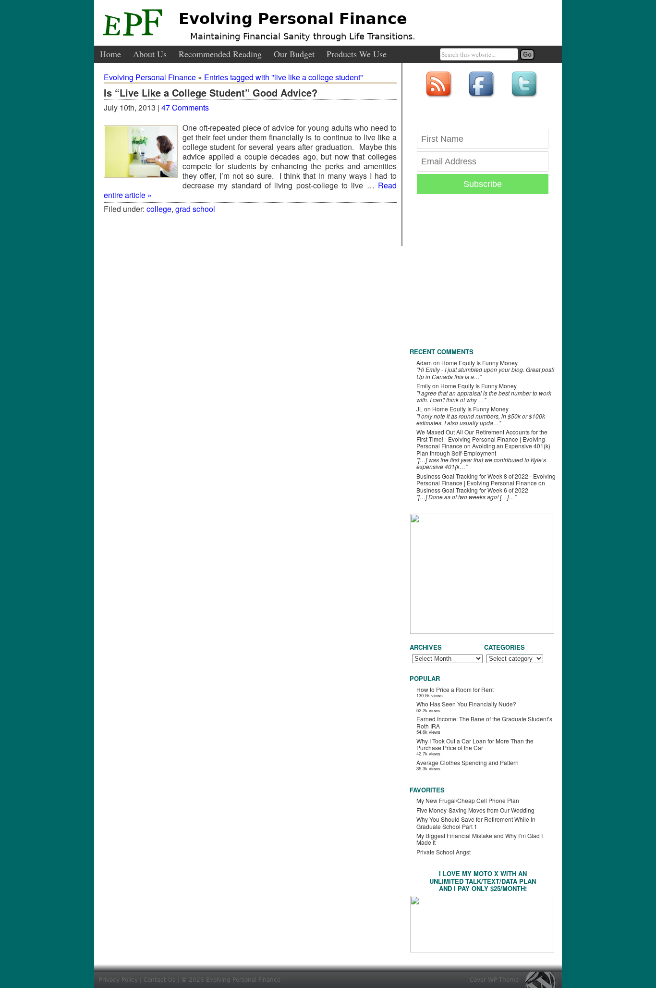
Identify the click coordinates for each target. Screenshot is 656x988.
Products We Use (357, 54)
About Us (150, 54)
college (158, 208)
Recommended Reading (220, 54)
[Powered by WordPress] (543, 979)
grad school (195, 208)
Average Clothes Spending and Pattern (467, 762)
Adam (424, 362)
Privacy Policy (118, 979)
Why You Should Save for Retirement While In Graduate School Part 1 (475, 822)
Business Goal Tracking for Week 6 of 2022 (472, 490)
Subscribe (482, 184)
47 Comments (185, 107)
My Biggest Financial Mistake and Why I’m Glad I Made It (479, 838)
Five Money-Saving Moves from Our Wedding (475, 810)
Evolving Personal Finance (293, 19)
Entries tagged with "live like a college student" (283, 77)
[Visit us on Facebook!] (482, 98)
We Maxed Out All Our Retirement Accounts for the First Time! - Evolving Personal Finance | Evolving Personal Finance (481, 439)
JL (419, 409)
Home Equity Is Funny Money (479, 362)
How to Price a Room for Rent (455, 689)
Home (110, 54)
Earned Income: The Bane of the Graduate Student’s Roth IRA (484, 722)
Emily (423, 386)
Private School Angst (443, 852)
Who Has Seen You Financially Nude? (466, 704)
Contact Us (159, 979)
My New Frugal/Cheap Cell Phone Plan (467, 800)
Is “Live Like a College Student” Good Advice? (210, 93)
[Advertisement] (482, 279)
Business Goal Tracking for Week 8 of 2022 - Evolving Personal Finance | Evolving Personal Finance (486, 479)
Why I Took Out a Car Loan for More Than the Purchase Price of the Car (475, 744)
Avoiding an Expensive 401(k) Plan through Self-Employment (483, 449)
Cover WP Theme (494, 979)
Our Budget (294, 54)
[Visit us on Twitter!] (525, 98)
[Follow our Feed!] (440, 98)
